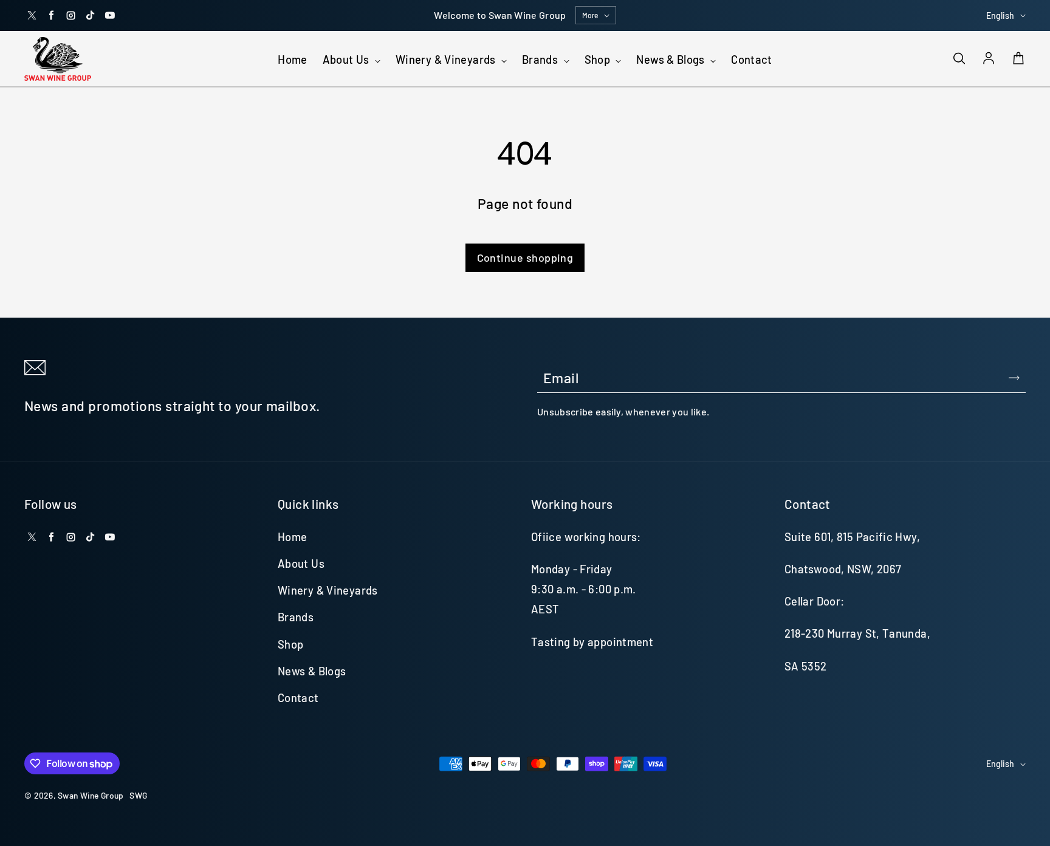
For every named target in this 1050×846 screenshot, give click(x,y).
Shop (599, 59)
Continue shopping (525, 257)
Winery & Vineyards (447, 59)
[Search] (959, 59)
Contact (751, 59)
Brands (541, 59)
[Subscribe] (1014, 378)
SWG (138, 795)
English (1000, 15)
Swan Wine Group (90, 795)
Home (292, 59)
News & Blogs (671, 59)
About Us (347, 59)
